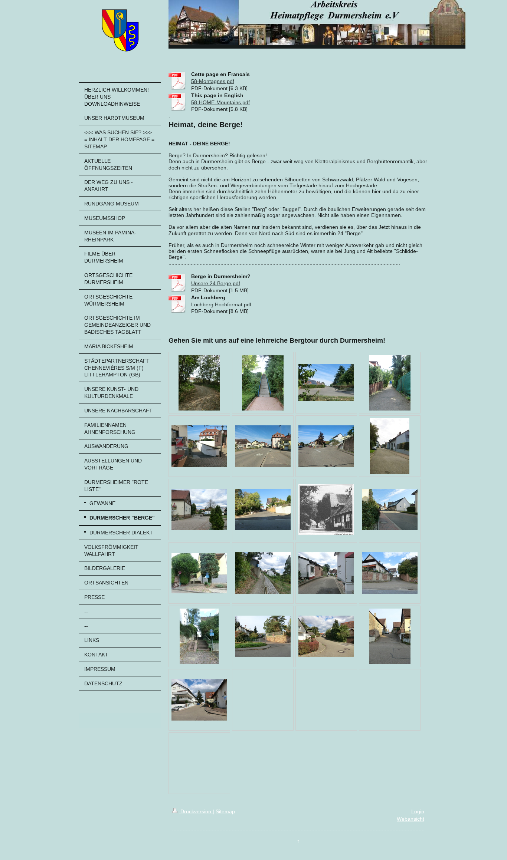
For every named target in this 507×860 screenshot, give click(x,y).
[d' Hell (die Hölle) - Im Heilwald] (199, 383)
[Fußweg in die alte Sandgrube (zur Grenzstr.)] (389, 383)
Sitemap (225, 811)
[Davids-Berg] (199, 636)
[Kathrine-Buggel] (199, 509)
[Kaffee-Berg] (199, 446)
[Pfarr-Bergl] (263, 636)
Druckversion (196, 811)
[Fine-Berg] (326, 446)
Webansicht (410, 819)
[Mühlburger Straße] (326, 382)
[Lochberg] (326, 636)
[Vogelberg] (390, 573)
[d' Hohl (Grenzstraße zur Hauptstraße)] (389, 446)
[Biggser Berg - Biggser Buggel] (263, 446)
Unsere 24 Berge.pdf (215, 283)
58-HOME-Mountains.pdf (220, 102)
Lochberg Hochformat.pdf (221, 304)
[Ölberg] (199, 573)
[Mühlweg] (263, 573)
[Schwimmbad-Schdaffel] (263, 383)
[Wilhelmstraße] (199, 700)
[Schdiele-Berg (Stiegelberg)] (263, 509)
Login (417, 811)
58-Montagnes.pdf (212, 81)
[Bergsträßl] (389, 636)
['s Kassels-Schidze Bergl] (326, 573)
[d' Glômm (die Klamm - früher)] (326, 509)
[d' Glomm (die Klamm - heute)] (390, 509)
